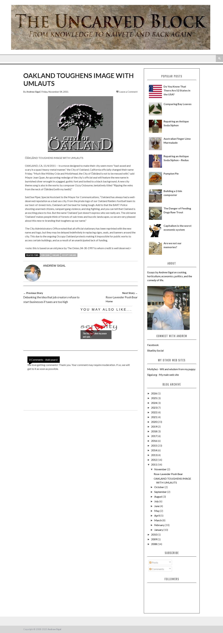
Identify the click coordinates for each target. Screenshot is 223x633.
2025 (154, 398)
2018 (154, 431)
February (159, 525)
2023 (154, 407)
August (158, 496)
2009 (154, 539)
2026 (154, 393)
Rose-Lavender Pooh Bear (168, 473)
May (157, 510)
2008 (154, 543)
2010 (154, 534)
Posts (154, 562)
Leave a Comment (128, 91)
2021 (154, 417)
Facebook (153, 344)
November (160, 469)
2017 (154, 436)
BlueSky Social (155, 350)
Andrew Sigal (33, 91)
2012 (154, 459)
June (157, 506)
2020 (154, 421)
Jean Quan (45, 255)
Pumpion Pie (171, 173)
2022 (154, 412)
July (156, 501)
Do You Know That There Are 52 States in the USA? (177, 90)
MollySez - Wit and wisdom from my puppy (171, 369)
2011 (154, 464)
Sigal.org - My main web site (163, 374)
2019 (154, 426)
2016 (154, 440)
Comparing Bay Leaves (177, 104)
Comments (157, 569)
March (158, 520)
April (157, 515)
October (159, 487)
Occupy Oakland (69, 255)
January (158, 529)
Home (109, 301)
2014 (154, 450)
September (160, 491)
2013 (154, 455)
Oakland (55, 255)
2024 (154, 402)
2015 (154, 445)
